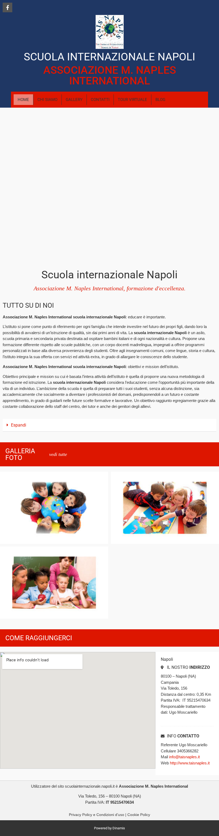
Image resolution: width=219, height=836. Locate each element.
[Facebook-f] (7, 7)
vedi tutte (58, 454)
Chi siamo (47, 99)
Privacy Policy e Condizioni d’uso (96, 814)
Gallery (74, 99)
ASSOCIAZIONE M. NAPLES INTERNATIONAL (109, 75)
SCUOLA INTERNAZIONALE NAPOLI (109, 56)
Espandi (18, 425)
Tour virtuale (132, 99)
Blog (160, 99)
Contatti (100, 99)
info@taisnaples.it (184, 757)
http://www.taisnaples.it (190, 763)
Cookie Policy (138, 814)
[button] (109, 425)
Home (23, 99)
